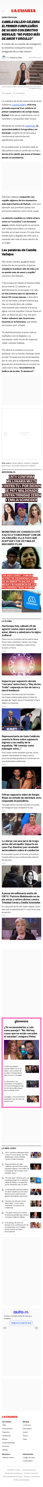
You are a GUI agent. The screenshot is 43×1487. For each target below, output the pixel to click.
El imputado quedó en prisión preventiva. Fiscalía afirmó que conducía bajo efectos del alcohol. (20, 857)
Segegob (35, 463)
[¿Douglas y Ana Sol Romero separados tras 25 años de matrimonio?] (33, 1099)
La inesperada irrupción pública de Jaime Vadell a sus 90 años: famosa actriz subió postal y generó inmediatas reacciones (16, 1192)
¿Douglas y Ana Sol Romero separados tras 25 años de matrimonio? (14, 1099)
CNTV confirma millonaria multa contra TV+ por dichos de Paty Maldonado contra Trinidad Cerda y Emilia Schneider (17, 1155)
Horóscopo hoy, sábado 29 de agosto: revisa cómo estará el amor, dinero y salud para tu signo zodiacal (21, 631)
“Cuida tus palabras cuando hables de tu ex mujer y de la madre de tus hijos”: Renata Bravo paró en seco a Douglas (13, 1070)
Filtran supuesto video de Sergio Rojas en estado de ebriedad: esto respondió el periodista (21, 797)
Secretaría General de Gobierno (23, 465)
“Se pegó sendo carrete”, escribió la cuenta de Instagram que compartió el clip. (20, 806)
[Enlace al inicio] (21, 1022)
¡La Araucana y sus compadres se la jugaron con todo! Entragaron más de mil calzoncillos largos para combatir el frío (14, 1085)
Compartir (7, 93)
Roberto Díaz (16, 57)
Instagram (30, 125)
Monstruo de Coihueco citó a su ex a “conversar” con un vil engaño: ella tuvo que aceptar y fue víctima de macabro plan (21, 538)
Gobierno (27, 463)
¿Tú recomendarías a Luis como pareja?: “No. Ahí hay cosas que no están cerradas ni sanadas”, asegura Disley (20, 1032)
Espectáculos (9, 17)
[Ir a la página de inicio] (23, 10)
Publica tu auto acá (21, 1323)
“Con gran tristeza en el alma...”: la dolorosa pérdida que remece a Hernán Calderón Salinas (17, 1215)
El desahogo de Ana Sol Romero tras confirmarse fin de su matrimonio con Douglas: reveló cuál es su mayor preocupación (17, 1227)
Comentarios (20, 93)
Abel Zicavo (6, 465)
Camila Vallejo (19, 104)
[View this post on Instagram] (21, 434)
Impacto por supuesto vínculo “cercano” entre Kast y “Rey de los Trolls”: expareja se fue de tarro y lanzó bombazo (21, 686)
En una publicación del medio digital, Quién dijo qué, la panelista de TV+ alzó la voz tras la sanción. (21, 909)
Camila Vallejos (17, 463)
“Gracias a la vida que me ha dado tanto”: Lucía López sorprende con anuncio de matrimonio (15, 1204)
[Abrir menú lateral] (4, 11)
